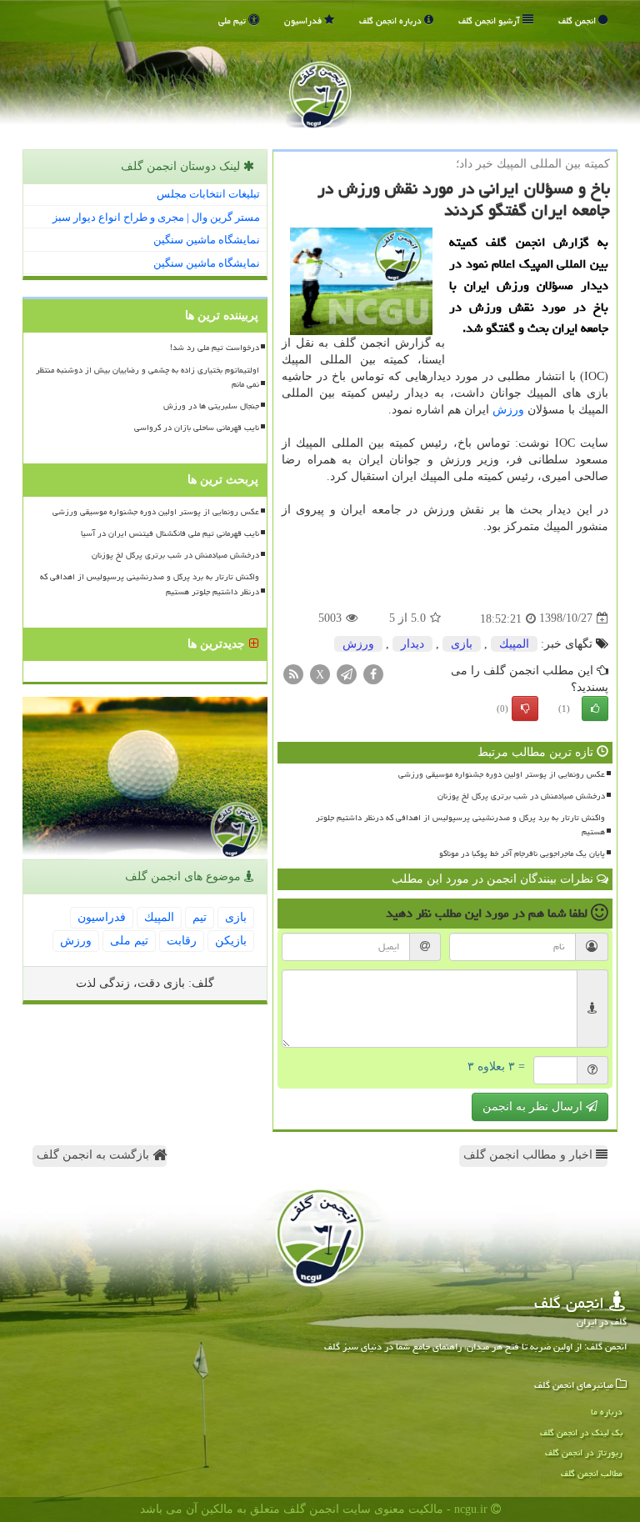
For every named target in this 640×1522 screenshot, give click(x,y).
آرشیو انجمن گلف (490, 20)
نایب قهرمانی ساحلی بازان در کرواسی (196, 427)
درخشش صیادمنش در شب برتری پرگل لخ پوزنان (521, 796)
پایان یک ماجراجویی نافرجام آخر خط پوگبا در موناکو (522, 853)
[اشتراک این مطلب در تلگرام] (346, 673)
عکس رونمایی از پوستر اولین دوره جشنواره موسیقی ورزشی (501, 774)
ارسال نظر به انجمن (534, 1106)
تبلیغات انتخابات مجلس (208, 194)
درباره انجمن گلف (391, 20)
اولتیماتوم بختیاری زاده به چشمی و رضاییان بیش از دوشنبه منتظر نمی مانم (147, 377)
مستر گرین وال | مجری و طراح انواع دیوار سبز (156, 217)
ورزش (508, 409)
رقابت (182, 940)
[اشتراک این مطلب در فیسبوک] (373, 673)
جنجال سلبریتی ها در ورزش (211, 406)
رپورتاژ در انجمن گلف (583, 1452)
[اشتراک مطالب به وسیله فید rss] (293, 673)
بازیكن (231, 940)
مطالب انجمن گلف (591, 1473)
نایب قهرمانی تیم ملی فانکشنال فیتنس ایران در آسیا (170, 533)
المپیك (514, 644)
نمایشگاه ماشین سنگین (206, 239)
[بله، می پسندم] (595, 708)
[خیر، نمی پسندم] (525, 708)
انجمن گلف (578, 20)
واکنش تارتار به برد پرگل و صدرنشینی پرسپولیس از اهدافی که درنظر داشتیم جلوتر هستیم (460, 824)
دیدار (412, 644)
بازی (461, 644)
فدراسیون (304, 20)
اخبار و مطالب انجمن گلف (529, 1155)
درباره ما (606, 1411)
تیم (199, 917)
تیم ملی (233, 20)
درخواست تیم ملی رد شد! (214, 347)
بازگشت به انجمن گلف (94, 1155)
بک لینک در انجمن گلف (581, 1432)
